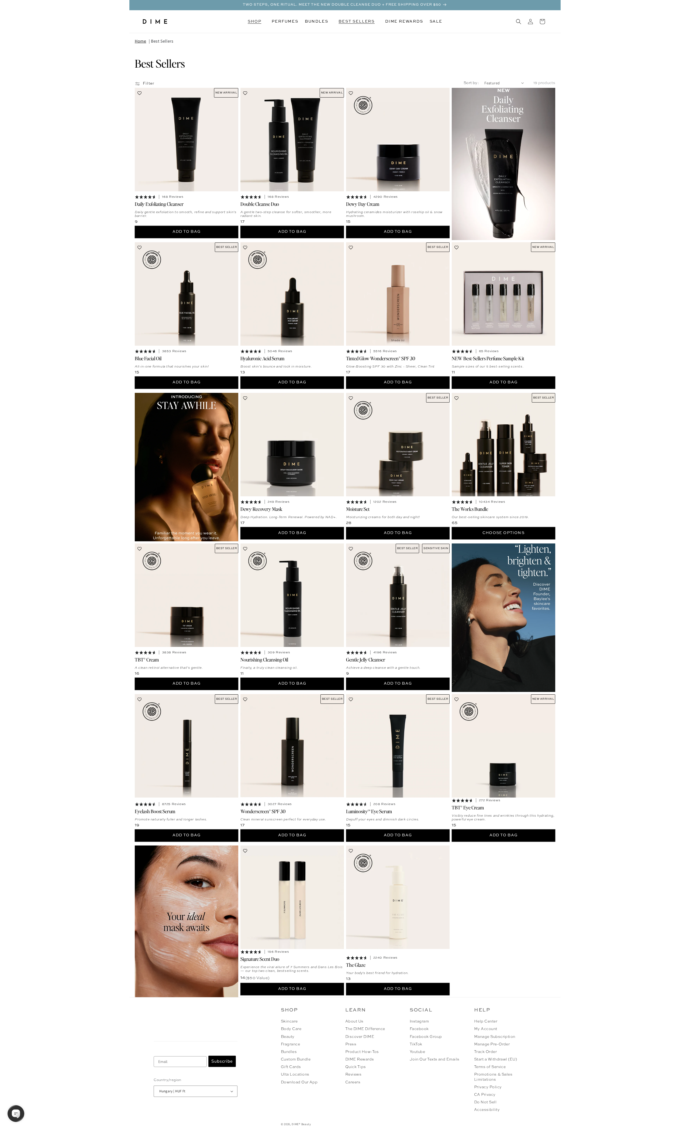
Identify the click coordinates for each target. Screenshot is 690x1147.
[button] (256, 21)
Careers (352, 1082)
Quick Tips (355, 1067)
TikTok (416, 1044)
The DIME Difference (365, 1029)
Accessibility (487, 1110)
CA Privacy (485, 1095)
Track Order (485, 1052)
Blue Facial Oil (148, 358)
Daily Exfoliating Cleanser (159, 204)
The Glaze (355, 965)
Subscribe (222, 1061)
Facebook (419, 1029)
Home (140, 41)
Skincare (289, 1021)
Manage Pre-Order (492, 1044)
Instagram (419, 1021)
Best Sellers (162, 41)
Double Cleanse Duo (259, 204)
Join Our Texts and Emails (435, 1059)
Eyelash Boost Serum (155, 811)
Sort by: (471, 83)
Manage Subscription (494, 1037)
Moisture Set (358, 508)
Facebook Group (426, 1037)
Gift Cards (291, 1067)
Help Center (485, 1021)
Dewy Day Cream (362, 204)
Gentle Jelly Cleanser (365, 659)
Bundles (289, 1052)
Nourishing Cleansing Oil (264, 659)
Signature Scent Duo (259, 959)
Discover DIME (359, 1037)
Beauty (288, 1037)
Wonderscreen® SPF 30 (262, 811)
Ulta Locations (295, 1074)
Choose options (503, 533)
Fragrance (290, 1044)
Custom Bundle (295, 1059)
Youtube (417, 1052)
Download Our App (299, 1082)
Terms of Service (490, 1067)
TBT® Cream (147, 659)
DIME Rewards (359, 1059)
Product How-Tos (362, 1052)
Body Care (291, 1029)
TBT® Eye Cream (468, 807)
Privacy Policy (488, 1087)
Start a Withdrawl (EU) (495, 1059)
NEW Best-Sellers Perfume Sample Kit (488, 358)
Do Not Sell (485, 1102)
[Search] (519, 21)
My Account (485, 1029)
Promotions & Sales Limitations (493, 1077)
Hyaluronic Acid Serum (262, 358)
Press (350, 1044)
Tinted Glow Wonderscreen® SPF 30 (380, 358)
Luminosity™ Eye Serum (369, 811)
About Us (354, 1021)
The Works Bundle (470, 508)
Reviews (353, 1074)
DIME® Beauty (301, 1124)
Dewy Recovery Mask (261, 508)
